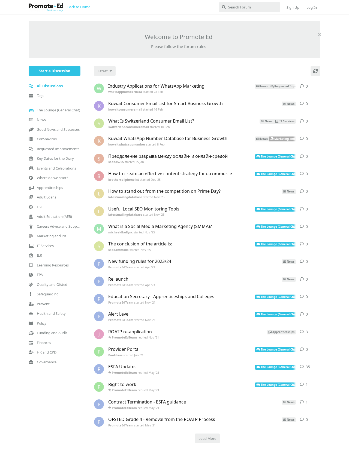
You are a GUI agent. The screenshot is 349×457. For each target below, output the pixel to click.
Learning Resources (53, 265)
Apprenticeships (50, 187)
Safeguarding (48, 294)
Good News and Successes (58, 129)
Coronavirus (47, 138)
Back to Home (78, 6)
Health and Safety (51, 313)
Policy (41, 323)
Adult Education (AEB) (54, 216)
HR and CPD (46, 352)
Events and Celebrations (56, 168)
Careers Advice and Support (58, 226)
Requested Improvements (58, 148)
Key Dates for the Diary (55, 158)
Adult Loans (46, 197)
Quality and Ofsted (52, 284)
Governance (46, 362)
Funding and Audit (52, 332)
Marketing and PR (51, 235)
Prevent (43, 303)
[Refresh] (315, 71)
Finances (44, 342)
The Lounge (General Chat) (58, 110)
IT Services (45, 245)
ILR (39, 255)
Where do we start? (52, 177)
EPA (40, 274)
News (41, 119)
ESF (40, 206)
